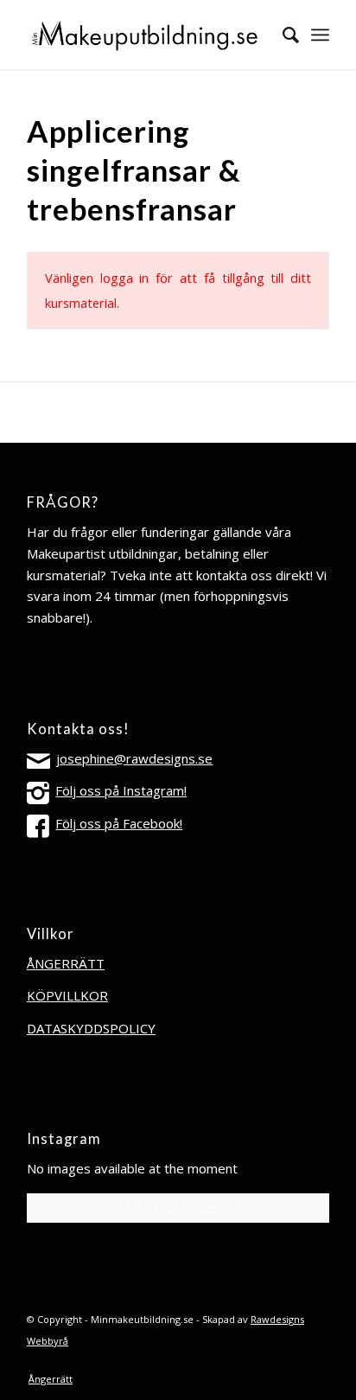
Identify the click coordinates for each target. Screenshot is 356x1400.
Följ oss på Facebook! (118, 823)
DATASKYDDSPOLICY (91, 1028)
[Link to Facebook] (316, 1361)
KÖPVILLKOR (67, 995)
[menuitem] (282, 34)
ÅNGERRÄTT (66, 963)
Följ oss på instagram (178, 1207)
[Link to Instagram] (290, 1361)
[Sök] (282, 34)
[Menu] (320, 34)
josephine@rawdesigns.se (134, 758)
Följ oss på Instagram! (121, 790)
